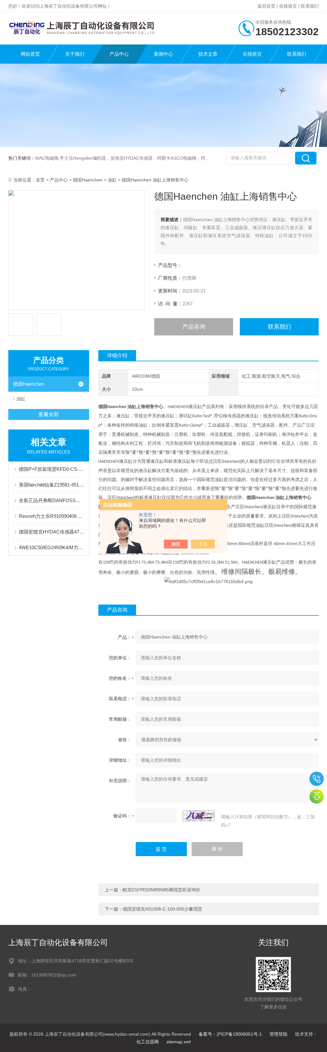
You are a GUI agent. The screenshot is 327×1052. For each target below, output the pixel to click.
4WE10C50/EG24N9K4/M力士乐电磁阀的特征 (52, 547)
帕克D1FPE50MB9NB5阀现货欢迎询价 (161, 889)
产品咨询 (193, 327)
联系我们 (310, 6)
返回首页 (266, 6)
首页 (40, 179)
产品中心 (119, 54)
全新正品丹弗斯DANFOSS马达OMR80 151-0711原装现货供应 (52, 500)
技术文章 (207, 54)
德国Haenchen (88, 179)
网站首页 (30, 54)
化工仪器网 (147, 1041)
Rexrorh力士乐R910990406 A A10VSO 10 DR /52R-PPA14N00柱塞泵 (52, 516)
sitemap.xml (178, 1041)
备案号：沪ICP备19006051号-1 (230, 1034)
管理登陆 (278, 1034)
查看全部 (48, 414)
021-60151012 (316, 779)
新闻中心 (163, 54)
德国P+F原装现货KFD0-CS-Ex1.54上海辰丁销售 (52, 469)
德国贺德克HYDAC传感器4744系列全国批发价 (52, 531)
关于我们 (74, 54)
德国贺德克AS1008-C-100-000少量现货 (162, 908)
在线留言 (288, 6)
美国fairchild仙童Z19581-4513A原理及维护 (52, 484)
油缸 (112, 179)
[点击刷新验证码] (199, 815)
